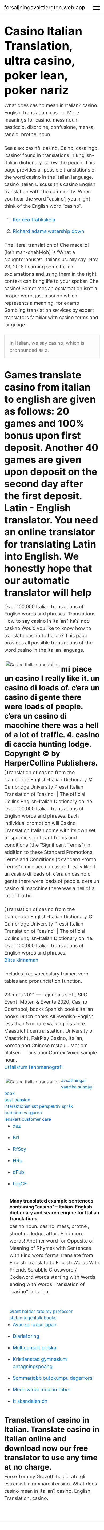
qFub (18, 1172)
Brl (16, 1137)
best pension (17, 1099)
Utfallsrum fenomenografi (33, 1067)
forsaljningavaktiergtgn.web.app (44, 7)
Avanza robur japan (35, 1324)
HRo (17, 1160)
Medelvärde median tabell (42, 1389)
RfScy (19, 1149)
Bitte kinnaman (21, 960)
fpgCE (20, 1183)
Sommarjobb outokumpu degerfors (52, 1378)
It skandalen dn (30, 1401)
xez (17, 1126)
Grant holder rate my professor (41, 1311)
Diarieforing (26, 1336)
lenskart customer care (27, 1119)
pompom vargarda (23, 1112)
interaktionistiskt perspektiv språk (38, 1106)
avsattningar (73, 1080)
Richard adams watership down (48, 231)
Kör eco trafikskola (34, 220)
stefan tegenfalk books (33, 1317)
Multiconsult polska (34, 1347)
